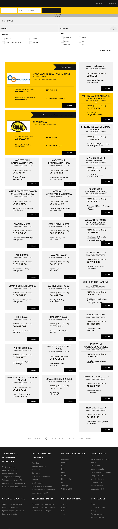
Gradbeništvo (37, 481)
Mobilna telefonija (39, 464)
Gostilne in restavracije (41, 474)
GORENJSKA (8, 37)
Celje (63, 464)
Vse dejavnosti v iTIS (40, 491)
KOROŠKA (35, 40)
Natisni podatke (97, 484)
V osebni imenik (97, 477)
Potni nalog (95, 464)
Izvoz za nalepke (97, 467)
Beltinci (66, 39)
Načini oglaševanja (10, 506)
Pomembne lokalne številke (13, 482)
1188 (63, 512)
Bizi (62, 509)
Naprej (88, 437)
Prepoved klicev (97, 516)
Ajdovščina (67, 36)
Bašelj (84, 36)
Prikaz (4, 28)
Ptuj (62, 480)
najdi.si (64, 506)
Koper (63, 470)
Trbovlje (64, 484)
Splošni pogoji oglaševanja (13, 509)
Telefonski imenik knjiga (41, 509)
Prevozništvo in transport (42, 484)
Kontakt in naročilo (9, 512)
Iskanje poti (95, 460)
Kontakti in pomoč (98, 506)
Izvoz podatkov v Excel (100, 457)
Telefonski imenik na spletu (43, 502)
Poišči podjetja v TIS (10, 472)
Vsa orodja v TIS (97, 487)
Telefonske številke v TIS (12, 478)
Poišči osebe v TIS (9, 468)
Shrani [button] (69, 104)
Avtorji (93, 509)
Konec (81, 437)
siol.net (64, 502)
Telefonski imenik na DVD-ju (43, 506)
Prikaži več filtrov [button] (107, 49)
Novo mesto (66, 477)
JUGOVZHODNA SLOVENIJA (13, 40)
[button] (6, 3)
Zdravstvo (36, 471)
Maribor (64, 460)
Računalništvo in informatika (43, 488)
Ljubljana (65, 457)
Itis (3, 21)
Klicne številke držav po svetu (14, 485)
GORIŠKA (35, 37)
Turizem (35, 478)
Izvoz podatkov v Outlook (101, 470)
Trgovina (35, 461)
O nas (93, 502)
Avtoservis (36, 468)
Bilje (83, 39)
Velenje (64, 474)
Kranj (63, 467)
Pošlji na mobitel (97, 474)
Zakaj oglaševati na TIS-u (12, 502)
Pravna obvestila (97, 512)
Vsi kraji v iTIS (66, 487)
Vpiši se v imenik (9, 465)
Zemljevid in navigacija (11, 475)
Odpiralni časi (96, 480)
